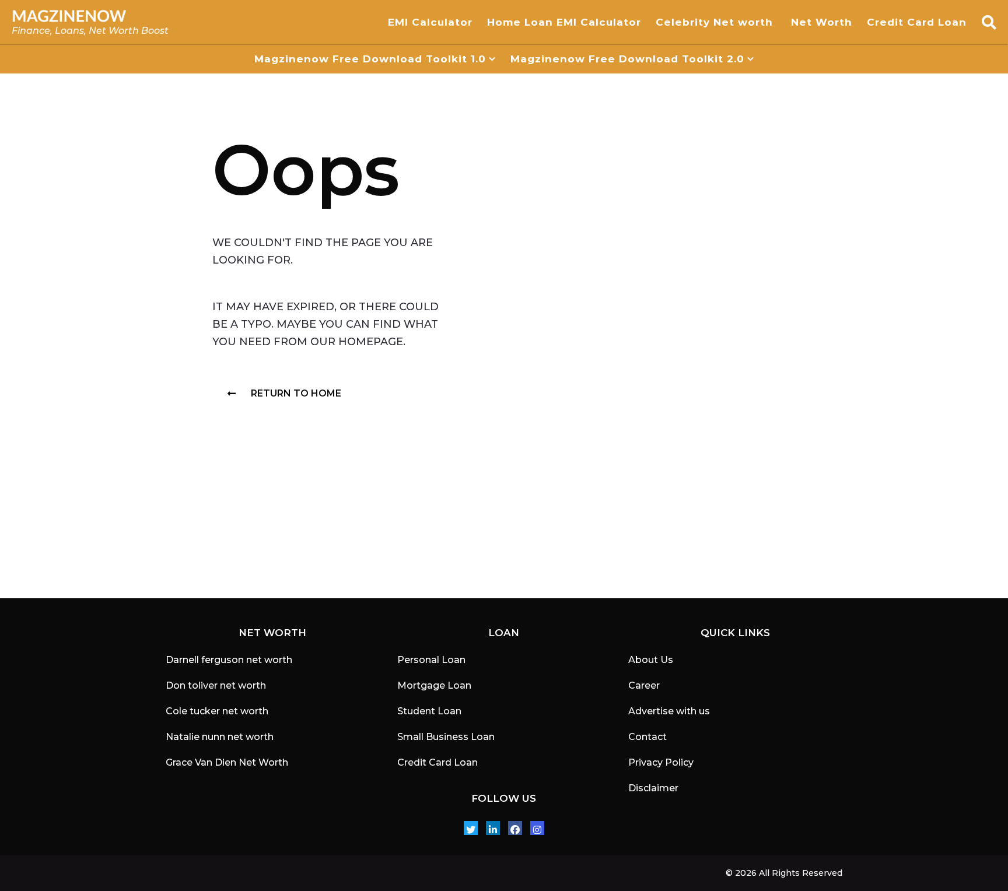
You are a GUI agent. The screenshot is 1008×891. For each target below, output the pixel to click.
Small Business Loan (446, 736)
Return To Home (296, 393)
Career (644, 685)
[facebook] (515, 828)
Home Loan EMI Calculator (564, 22)
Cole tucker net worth (217, 711)
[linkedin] (493, 828)
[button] (989, 22)
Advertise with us (669, 711)
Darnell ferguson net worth (229, 659)
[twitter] (471, 828)
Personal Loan (431, 659)
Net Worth (821, 22)
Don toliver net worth (216, 685)
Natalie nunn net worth (220, 736)
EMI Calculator (430, 22)
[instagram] (537, 828)
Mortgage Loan (434, 685)
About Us (650, 659)
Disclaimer (653, 788)
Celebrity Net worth (716, 22)
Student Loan (429, 711)
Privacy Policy (661, 762)
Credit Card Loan (918, 22)
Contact (647, 736)
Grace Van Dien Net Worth (227, 762)
